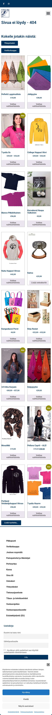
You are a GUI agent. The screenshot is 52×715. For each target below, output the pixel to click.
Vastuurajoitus (39, 712)
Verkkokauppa (12, 546)
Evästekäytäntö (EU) (15, 615)
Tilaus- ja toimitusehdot (17, 598)
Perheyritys (11, 564)
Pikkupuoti (11, 541)
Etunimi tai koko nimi (12, 633)
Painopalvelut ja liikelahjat (18, 558)
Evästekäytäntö (13, 712)
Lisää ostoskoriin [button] (39, 282)
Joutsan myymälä (14, 552)
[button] (48, 664)
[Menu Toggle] (48, 13)
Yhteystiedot (12, 587)
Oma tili (9, 575)
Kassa (9, 569)
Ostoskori (10, 581)
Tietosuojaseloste (26, 712)
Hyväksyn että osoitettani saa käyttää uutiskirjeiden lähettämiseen (21, 651)
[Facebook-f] (3, 3)
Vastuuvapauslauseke (16, 610)
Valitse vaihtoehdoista (13, 105)
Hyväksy (26, 692)
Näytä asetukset (26, 706)
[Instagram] (8, 3)
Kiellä (26, 699)
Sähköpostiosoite (11, 641)
